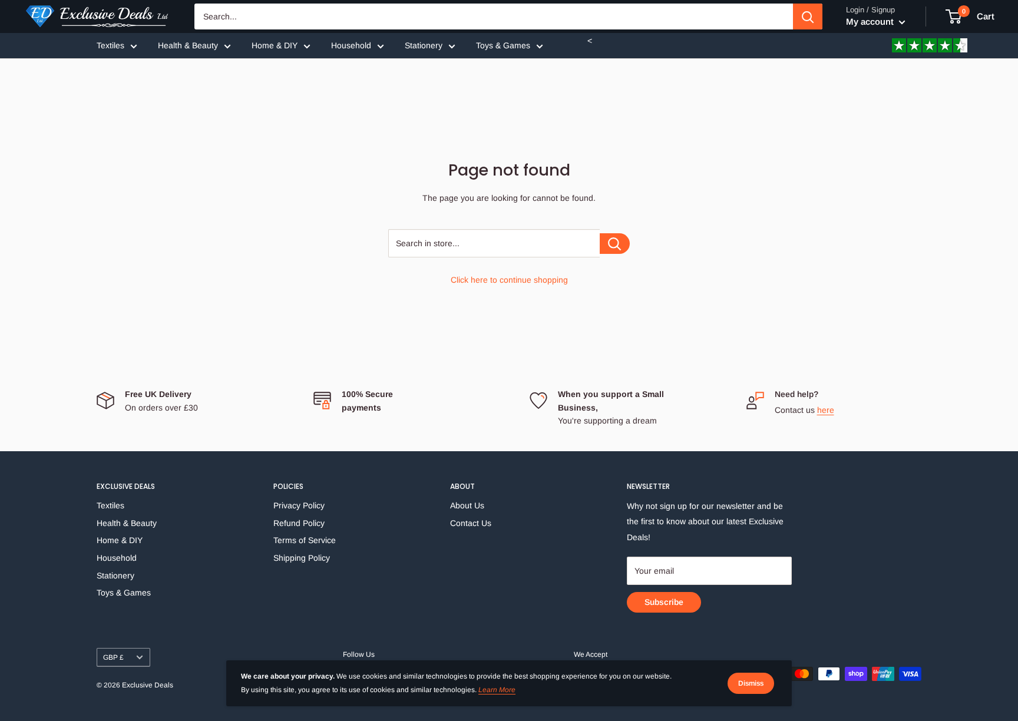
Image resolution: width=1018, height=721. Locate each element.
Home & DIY (275, 45)
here (825, 410)
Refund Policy (299, 523)
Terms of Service (304, 540)
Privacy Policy (299, 505)
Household (351, 45)
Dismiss (751, 683)
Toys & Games (503, 45)
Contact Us (470, 523)
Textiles (110, 45)
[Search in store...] (615, 243)
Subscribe (663, 602)
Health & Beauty (188, 45)
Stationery (423, 45)
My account (871, 21)
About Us (467, 505)
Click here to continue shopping (509, 280)
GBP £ (113, 657)
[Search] (807, 16)
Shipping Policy (301, 558)
